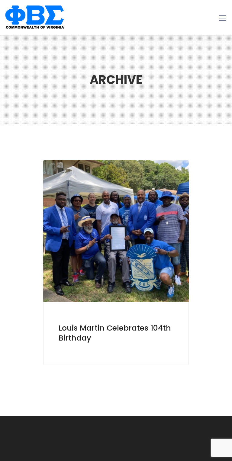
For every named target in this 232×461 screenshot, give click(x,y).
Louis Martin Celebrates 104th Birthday (115, 333)
